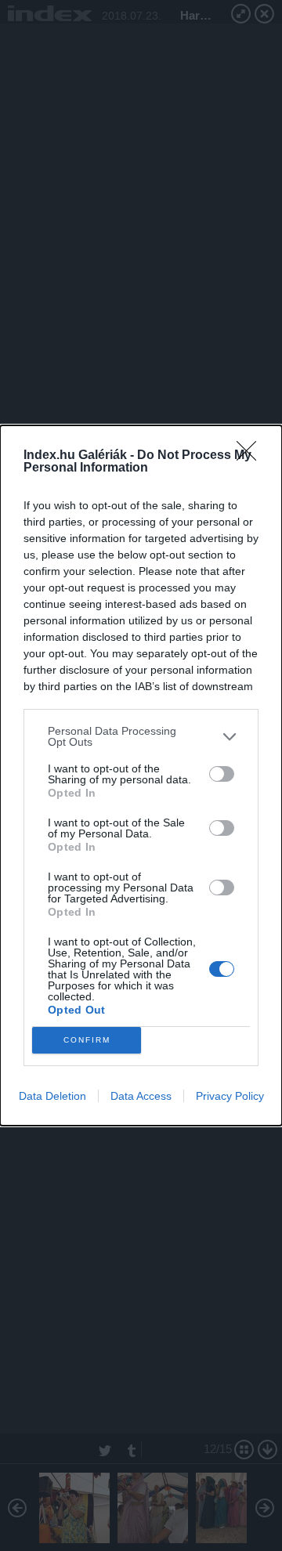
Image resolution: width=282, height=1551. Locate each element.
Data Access (141, 1096)
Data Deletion (52, 1096)
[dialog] (141, 775)
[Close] (251, 456)
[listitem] (141, 736)
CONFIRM (86, 1040)
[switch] (221, 774)
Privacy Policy (230, 1096)
